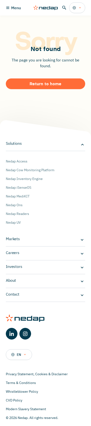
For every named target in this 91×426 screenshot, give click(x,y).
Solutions (14, 143)
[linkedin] (11, 334)
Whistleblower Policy (22, 391)
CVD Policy (14, 400)
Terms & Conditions (21, 383)
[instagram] (25, 334)
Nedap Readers (17, 214)
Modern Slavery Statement (26, 409)
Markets (13, 238)
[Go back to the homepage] (45, 7)
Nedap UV (13, 222)
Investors (14, 266)
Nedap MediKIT (18, 196)
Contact (12, 294)
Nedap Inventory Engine (24, 179)
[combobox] (77, 7)
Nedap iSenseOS (18, 187)
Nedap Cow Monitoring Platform (30, 170)
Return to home (45, 84)
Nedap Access (16, 161)
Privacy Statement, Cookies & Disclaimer (37, 374)
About (11, 280)
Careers (12, 252)
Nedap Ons (14, 205)
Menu (16, 7)
